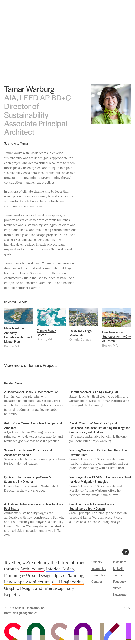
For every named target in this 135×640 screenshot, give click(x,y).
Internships (98, 568)
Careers (96, 562)
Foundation (98, 575)
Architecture (32, 569)
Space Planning (68, 575)
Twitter (117, 575)
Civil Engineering (68, 582)
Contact (96, 581)
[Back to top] (125, 552)
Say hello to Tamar (16, 143)
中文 (127, 608)
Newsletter (120, 594)
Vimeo (117, 588)
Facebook (119, 581)
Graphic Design (18, 588)
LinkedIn (118, 568)
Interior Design (60, 569)
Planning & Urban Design (28, 575)
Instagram (119, 562)
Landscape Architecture (27, 582)
